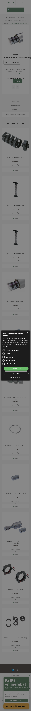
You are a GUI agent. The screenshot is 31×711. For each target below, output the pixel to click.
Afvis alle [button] (16, 373)
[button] (16, 377)
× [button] (27, 332)
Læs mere (5, 346)
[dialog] (15, 355)
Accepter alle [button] (16, 368)
